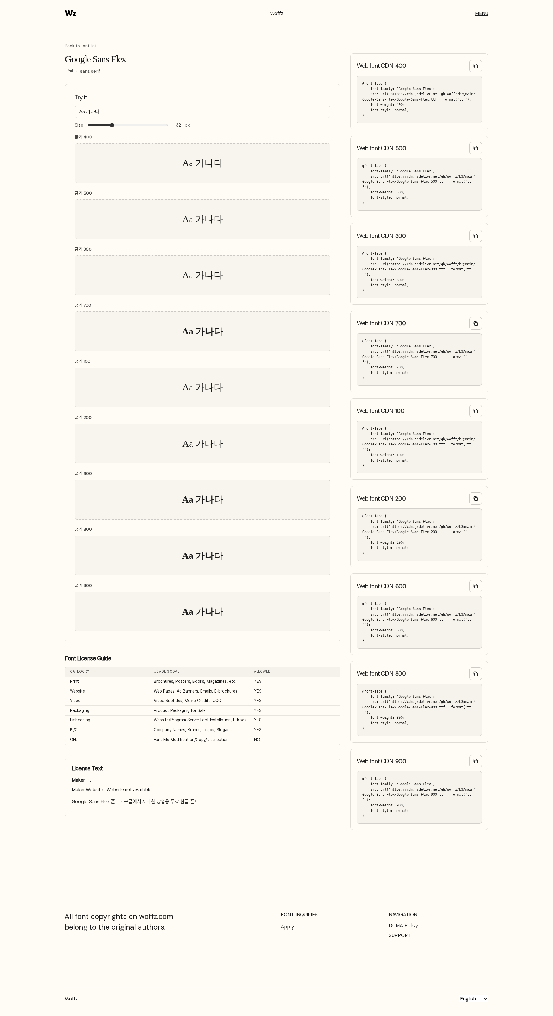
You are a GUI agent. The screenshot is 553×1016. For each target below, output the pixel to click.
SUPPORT (400, 935)
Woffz (276, 13)
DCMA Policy (403, 925)
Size (79, 125)
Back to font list (81, 46)
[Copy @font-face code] (475, 66)
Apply (287, 926)
